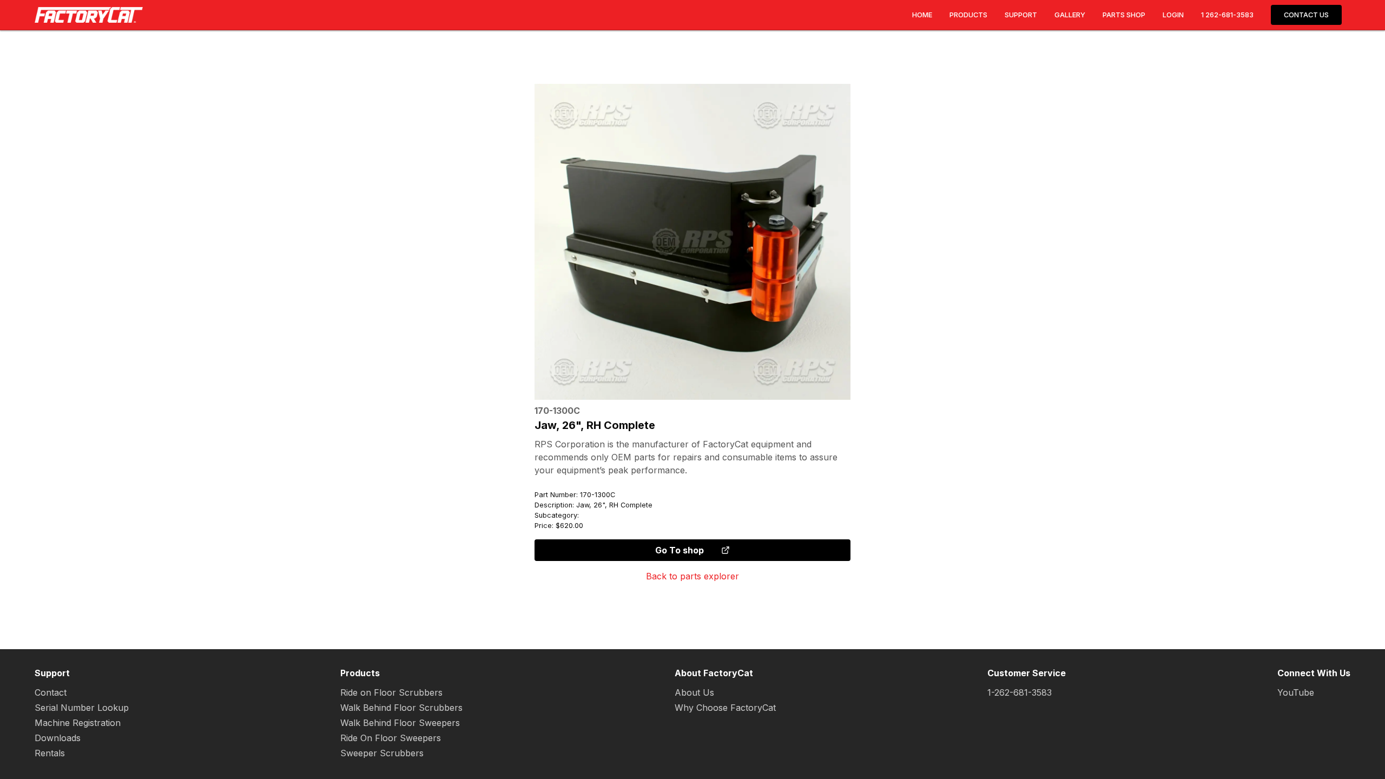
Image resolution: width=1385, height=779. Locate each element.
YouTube (1295, 692)
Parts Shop (1124, 15)
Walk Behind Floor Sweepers (400, 722)
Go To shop (679, 550)
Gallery (1069, 15)
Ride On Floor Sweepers (390, 737)
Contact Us (1306, 15)
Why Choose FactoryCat (725, 707)
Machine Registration (78, 722)
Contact (51, 692)
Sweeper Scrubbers (382, 753)
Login (1173, 15)
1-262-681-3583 (1019, 692)
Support (1021, 15)
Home (922, 15)
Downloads (58, 737)
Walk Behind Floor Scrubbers (401, 707)
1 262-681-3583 (1227, 15)
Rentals (50, 753)
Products (968, 15)
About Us (694, 692)
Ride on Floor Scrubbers (391, 692)
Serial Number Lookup (82, 707)
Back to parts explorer (692, 576)
